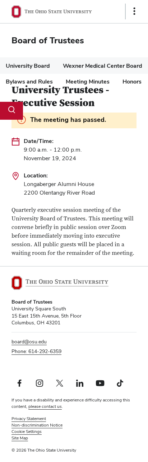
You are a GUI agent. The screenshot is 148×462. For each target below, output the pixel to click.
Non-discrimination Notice (37, 425)
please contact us (45, 406)
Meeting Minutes (88, 81)
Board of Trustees (47, 40)
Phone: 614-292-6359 (36, 351)
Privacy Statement (28, 418)
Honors (132, 81)
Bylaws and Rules (29, 81)
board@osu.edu (29, 341)
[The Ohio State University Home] (59, 282)
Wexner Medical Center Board (102, 66)
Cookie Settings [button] (26, 431)
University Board (28, 66)
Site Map (19, 438)
